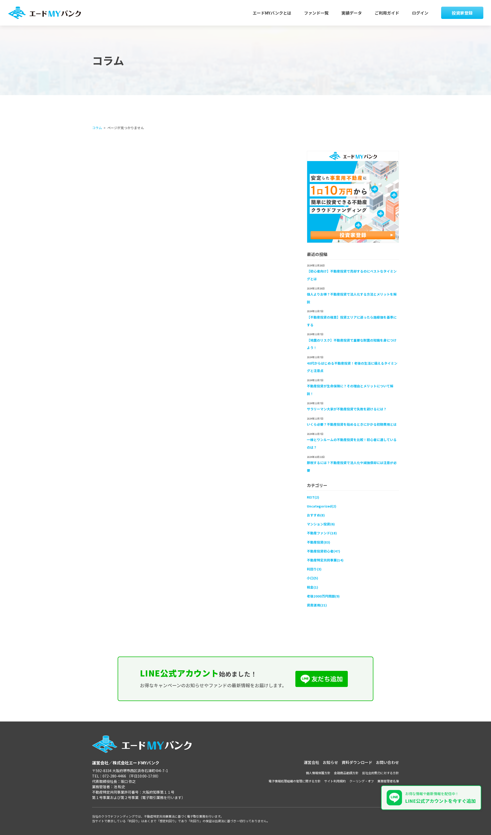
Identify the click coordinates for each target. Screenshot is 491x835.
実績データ (351, 13)
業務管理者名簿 (388, 781)
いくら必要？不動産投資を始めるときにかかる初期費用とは (352, 424)
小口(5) (312, 578)
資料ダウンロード (357, 762)
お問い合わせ (387, 762)
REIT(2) (313, 497)
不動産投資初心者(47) (323, 551)
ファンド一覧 (316, 13)
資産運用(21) (317, 605)
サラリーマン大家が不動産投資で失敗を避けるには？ (347, 409)
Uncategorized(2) (321, 506)
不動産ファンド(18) (322, 533)
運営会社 (311, 762)
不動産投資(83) (318, 542)
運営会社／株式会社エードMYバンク (125, 763)
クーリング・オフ (361, 781)
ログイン (420, 13)
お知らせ (330, 762)
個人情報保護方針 (318, 773)
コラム (97, 127)
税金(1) (312, 587)
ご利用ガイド (387, 13)
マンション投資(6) (321, 524)
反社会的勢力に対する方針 (380, 773)
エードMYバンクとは (272, 13)
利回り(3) (314, 569)
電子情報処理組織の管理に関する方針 (295, 781)
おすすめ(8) (316, 515)
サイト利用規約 (335, 781)
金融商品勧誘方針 (346, 773)
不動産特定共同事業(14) (325, 560)
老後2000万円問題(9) (323, 596)
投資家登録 (462, 13)
